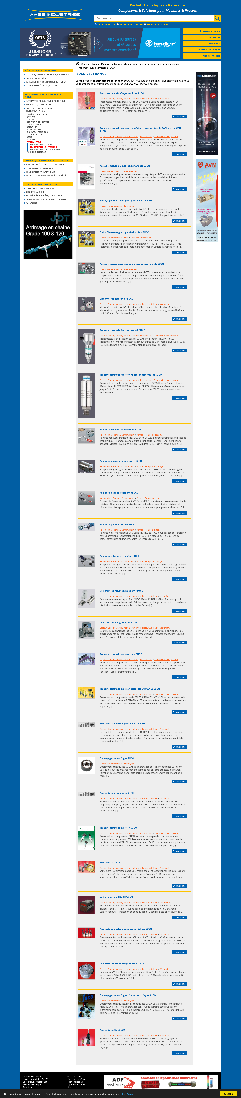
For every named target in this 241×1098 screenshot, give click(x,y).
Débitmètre (164, 596)
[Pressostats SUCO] (86, 872)
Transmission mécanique (39, 78)
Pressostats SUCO (110, 862)
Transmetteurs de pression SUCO (118, 827)
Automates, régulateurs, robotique (45, 101)
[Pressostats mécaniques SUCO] (86, 795)
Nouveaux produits (31, 1079)
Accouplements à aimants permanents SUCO (125, 165)
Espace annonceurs (76, 1084)
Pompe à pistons (152, 529)
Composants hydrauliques (40, 168)
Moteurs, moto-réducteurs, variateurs (47, 74)
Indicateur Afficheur (37, 132)
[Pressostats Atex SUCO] (86, 1045)
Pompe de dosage (153, 434)
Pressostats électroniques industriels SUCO (124, 723)
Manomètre (164, 304)
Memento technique (32, 1084)
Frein (126, 237)
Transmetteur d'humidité (43, 144)
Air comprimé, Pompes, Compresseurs (45, 164)
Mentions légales (75, 1081)
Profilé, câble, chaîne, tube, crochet (45, 195)
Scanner (31, 139)
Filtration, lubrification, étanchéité (46, 175)
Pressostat (164, 98)
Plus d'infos (127, 1093)
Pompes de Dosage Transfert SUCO (119, 556)
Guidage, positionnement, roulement (46, 82)
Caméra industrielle (37, 114)
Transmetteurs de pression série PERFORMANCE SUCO (130, 688)
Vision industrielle (36, 152)
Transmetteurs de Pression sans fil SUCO (122, 330)
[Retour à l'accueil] (77, 63)
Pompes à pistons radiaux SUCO (117, 524)
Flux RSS (46, 1079)
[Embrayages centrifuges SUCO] (86, 773)
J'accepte (228, 1093)
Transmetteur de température (45, 149)
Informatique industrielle (40, 104)
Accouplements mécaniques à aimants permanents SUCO (132, 263)
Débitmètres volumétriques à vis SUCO (121, 590)
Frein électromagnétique (142, 237)
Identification (34, 129)
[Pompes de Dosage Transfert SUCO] (86, 566)
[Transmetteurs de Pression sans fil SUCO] (86, 363)
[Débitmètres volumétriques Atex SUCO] (86, 978)
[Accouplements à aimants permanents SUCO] (86, 187)
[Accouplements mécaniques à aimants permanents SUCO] (86, 273)
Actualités (214, 37)
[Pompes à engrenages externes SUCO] (86, 471)
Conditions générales (76, 1079)
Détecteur (32, 127)
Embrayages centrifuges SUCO (117, 758)
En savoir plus (179, 116)
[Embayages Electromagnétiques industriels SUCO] (86, 214)
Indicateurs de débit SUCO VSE (116, 897)
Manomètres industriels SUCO (116, 298)
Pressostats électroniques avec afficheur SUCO (126, 928)
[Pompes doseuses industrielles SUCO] (86, 442)
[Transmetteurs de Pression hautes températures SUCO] (86, 417)
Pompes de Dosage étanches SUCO (119, 492)
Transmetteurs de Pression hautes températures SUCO (131, 374)
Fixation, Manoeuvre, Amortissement (46, 199)
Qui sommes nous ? (32, 1076)
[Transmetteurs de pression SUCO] (86, 849)
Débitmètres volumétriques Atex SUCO (122, 963)
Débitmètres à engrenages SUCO (118, 622)
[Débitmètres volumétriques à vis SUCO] (86, 606)
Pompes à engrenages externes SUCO (121, 461)
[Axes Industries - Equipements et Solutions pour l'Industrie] (55, 20)
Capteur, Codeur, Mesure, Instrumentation (39, 109)
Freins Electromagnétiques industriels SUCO (124, 232)
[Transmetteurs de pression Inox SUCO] (86, 664)
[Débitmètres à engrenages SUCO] (86, 638)
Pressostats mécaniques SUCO (117, 793)
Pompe (140, 434)
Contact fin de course (38, 122)
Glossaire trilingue (209, 49)
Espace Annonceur (210, 31)
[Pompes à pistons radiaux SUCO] (86, 529)
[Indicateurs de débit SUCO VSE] (86, 913)
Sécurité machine (35, 192)
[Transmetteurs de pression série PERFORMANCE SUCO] (86, 697)
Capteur (31, 117)
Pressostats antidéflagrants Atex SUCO (122, 93)
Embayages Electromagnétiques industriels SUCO (127, 200)
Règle (29, 137)
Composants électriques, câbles (43, 85)
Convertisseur (34, 124)
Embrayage (129, 206)
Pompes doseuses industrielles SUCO (120, 429)
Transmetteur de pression (166, 136)
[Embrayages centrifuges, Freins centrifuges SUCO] (86, 1018)
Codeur (30, 119)
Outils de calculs (74, 1076)
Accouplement (130, 171)
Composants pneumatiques (40, 172)
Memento (214, 43)
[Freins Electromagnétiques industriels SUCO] (86, 246)
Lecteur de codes (35, 134)
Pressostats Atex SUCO (113, 1030)
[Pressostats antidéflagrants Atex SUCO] (86, 108)
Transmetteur (146, 136)
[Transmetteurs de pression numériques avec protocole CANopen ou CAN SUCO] (86, 145)
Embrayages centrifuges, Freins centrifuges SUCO (128, 995)
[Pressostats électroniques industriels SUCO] (86, 726)
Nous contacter (211, 55)
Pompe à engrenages (154, 466)
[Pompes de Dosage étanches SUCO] (86, 504)
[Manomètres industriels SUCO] (86, 311)
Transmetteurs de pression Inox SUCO (121, 654)
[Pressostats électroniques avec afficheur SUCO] (86, 937)
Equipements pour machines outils (44, 188)
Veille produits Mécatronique (36, 1081)
